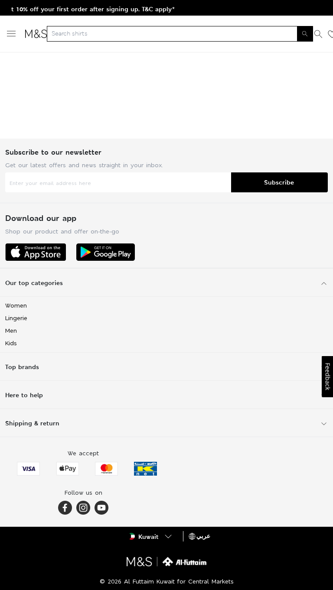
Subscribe (279, 182)
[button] (151, 536)
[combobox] (180, 34)
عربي (203, 536)
